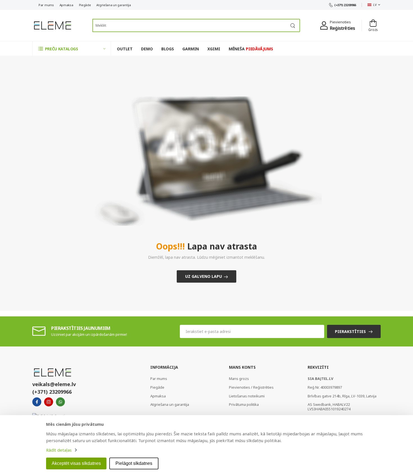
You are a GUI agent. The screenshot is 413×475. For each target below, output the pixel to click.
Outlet (125, 48)
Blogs (167, 48)
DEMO (147, 48)
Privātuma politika (244, 404)
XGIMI (213, 48)
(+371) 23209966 (345, 5)
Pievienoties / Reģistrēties (251, 387)
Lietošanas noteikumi (247, 396)
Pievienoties (340, 21)
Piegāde (85, 5)
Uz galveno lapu (203, 276)
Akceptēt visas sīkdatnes (76, 463)
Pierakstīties (350, 331)
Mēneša (251, 48)
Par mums (46, 5)
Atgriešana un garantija (113, 5)
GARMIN (190, 48)
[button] (71, 48)
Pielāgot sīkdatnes (133, 463)
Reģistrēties (342, 28)
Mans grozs (239, 378)
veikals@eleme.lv (54, 384)
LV (374, 5)
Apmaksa (66, 5)
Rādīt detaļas (59, 450)
